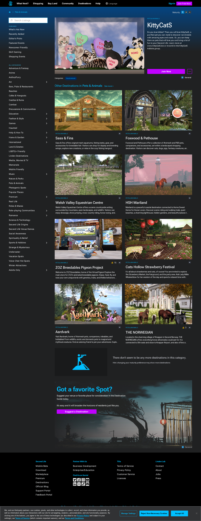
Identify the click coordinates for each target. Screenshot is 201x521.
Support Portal (43, 490)
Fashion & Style (16, 118)
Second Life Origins (18, 224)
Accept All (179, 513)
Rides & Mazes (16, 206)
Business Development (84, 466)
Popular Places (16, 192)
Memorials (14, 165)
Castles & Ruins (16, 100)
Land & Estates (16, 147)
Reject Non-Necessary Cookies (154, 513)
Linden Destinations (18, 156)
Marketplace (42, 474)
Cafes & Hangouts (17, 95)
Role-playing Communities (22, 210)
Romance (13, 215)
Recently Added (16, 34)
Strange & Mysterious (19, 247)
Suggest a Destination (76, 411)
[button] (23, 4)
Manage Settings (128, 513)
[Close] (197, 513)
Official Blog (42, 486)
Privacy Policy (124, 470)
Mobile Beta (42, 466)
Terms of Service (125, 466)
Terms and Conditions (74, 518)
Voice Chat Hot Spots (19, 261)
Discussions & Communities (22, 109)
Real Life (13, 201)
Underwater (14, 252)
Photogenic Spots (17, 187)
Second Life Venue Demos (21, 229)
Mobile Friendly (16, 169)
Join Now (166, 71)
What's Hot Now (16, 29)
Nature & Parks (16, 178)
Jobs (158, 474)
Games (12, 123)
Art (10, 82)
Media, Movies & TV (18, 160)
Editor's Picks (15, 38)
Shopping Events (17, 56)
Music (12, 174)
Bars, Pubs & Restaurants (21, 86)
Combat (13, 104)
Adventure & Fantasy (19, 68)
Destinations (42, 482)
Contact (160, 466)
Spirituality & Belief (18, 238)
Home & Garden (16, 137)
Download (41, 470)
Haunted (13, 128)
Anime (12, 73)
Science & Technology (19, 220)
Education (14, 114)
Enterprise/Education (83, 470)
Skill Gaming (15, 52)
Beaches (13, 91)
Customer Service (126, 474)
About (159, 470)
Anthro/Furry (15, 77)
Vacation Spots (16, 256)
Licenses (121, 478)
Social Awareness (17, 233)
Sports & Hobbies (17, 242)
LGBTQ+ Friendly (17, 151)
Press (158, 478)
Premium (13, 197)
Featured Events (16, 43)
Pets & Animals (21, 12)
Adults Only (14, 270)
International (15, 142)
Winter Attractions (17, 265)
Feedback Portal (44, 494)
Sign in (172, 3)
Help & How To (16, 132)
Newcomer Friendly (18, 47)
